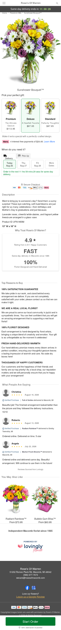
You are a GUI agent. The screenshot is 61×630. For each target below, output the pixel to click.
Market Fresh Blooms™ (32, 451)
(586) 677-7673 (30, 574)
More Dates (51, 164)
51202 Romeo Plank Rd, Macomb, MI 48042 (30, 571)
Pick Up (25, 155)
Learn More (49, 141)
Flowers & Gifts (15, 13)
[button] (54, 623)
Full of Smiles (27, 400)
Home (4, 13)
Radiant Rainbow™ (30, 428)
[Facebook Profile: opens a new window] (27, 588)
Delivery (9, 157)
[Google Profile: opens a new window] (34, 588)
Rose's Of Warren (31, 3)
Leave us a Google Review (30, 596)
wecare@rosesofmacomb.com (30, 577)
